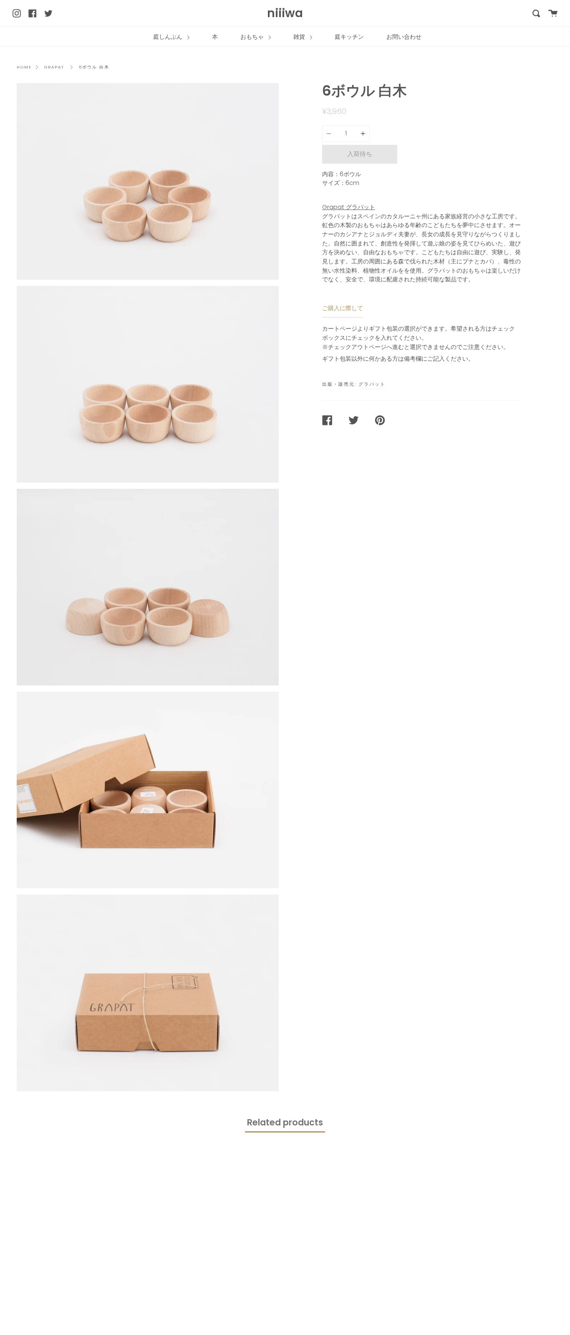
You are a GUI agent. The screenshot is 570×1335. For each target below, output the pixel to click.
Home (24, 67)
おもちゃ (252, 37)
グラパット (372, 384)
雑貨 (300, 37)
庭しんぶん (168, 37)
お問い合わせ (403, 37)
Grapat (54, 67)
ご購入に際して (342, 308)
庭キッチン (349, 37)
